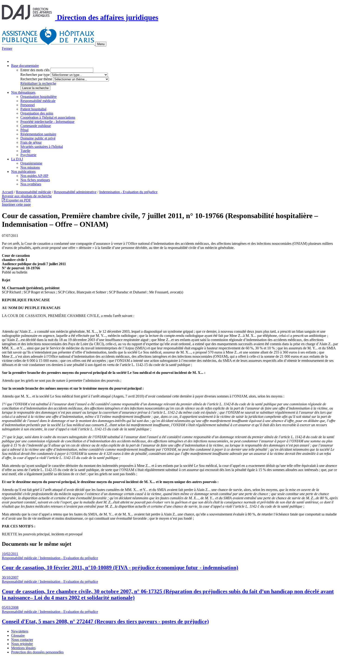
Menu (101, 44)
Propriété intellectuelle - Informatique (47, 122)
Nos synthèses (30, 184)
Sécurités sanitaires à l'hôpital (41, 147)
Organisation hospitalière (38, 97)
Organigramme (31, 163)
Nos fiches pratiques (35, 180)
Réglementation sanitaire (38, 134)
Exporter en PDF (18, 200)
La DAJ (17, 159)
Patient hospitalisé (33, 109)
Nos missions (30, 167)
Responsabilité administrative (75, 192)
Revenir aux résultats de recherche (27, 196)
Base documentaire (25, 66)
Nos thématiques (23, 92)
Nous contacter (22, 640)
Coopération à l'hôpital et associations (47, 117)
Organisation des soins (36, 113)
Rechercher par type (35, 75)
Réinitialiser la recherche (38, 83)
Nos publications (23, 172)
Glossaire (18, 635)
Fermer (7, 48)
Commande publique (35, 126)
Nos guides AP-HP (34, 176)
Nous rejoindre (22, 644)
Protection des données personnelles (37, 652)
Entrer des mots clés (34, 70)
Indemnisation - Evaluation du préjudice (128, 192)
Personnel (27, 105)
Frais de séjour (31, 142)
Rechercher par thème (36, 79)
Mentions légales (23, 648)
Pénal (24, 130)
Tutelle (25, 151)
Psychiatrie (28, 155)
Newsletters (19, 631)
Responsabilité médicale (38, 101)
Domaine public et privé (38, 138)
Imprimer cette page (16, 204)
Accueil (7, 192)
